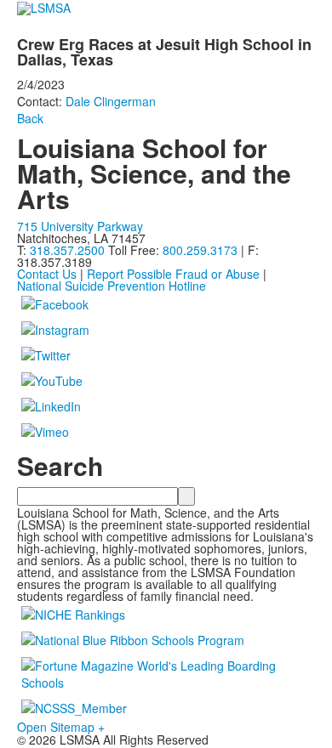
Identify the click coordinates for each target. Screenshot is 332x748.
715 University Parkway (80, 226)
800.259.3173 (202, 249)
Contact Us (47, 273)
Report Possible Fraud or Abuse (173, 273)
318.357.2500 (67, 249)
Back (30, 118)
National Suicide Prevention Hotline (111, 285)
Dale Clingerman (111, 101)
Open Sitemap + (61, 726)
